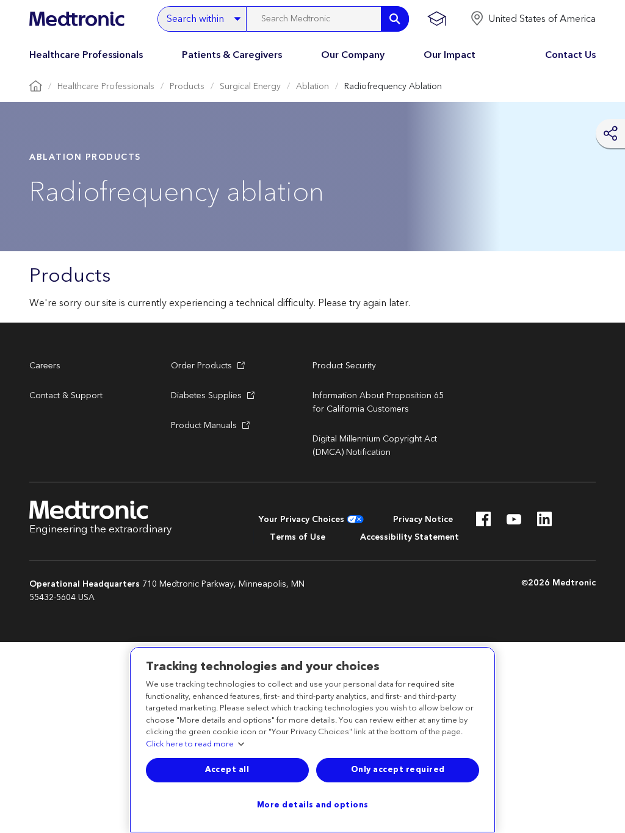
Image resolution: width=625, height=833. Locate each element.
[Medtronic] (76, 19)
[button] (533, 18)
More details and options (313, 805)
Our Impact (449, 54)
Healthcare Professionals (86, 54)
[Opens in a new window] (483, 522)
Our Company (353, 54)
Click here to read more (190, 744)
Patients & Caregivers (232, 54)
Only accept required (398, 769)
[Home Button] (35, 86)
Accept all (227, 769)
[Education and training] (436, 19)
